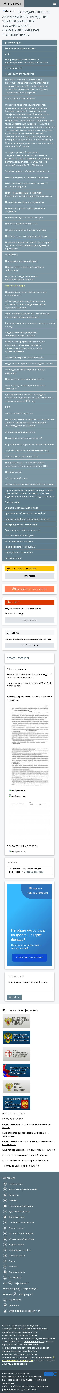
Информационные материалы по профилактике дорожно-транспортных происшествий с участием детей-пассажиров (30, 422)
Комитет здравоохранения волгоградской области (28, 1149)
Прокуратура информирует (20, 1288)
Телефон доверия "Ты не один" (21, 524)
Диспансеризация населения (20, 431)
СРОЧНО (14, 602)
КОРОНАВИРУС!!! (13, 68)
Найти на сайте (16, 1255)
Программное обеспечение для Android (25, 513)
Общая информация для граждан (22, 507)
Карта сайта (14, 1299)
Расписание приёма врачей (21, 48)
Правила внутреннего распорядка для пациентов (25, 210)
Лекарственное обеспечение (20, 98)
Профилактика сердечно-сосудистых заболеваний (24, 269)
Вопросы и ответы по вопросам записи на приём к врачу (30, 325)
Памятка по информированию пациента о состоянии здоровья (27, 185)
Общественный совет (16, 478)
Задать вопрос (16, 1244)
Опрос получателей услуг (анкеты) (22, 530)
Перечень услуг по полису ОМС (21, 223)
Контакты (13, 1194)
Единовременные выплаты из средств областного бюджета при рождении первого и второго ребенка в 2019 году (29, 397)
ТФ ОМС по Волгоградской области (20, 1165)
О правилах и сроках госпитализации (24, 357)
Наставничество (13, 557)
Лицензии (13, 1305)
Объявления (15, 1277)
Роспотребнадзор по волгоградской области (25, 1160)
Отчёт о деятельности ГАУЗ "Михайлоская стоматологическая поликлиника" (27, 315)
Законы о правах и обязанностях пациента (27, 171)
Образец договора (15, 285)
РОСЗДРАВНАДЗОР (12, 1119)
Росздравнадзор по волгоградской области (24, 1155)
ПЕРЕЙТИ (29, 576)
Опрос (11, 1261)
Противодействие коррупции (20, 546)
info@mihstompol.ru (34, 1341)
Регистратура (12, 502)
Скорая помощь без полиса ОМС (22, 456)
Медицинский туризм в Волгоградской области (29, 363)
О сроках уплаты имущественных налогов (27, 450)
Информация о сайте (19, 1250)
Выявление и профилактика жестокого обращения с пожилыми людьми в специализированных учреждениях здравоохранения (25, 346)
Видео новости (16, 1272)
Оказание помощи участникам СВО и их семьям (30, 484)
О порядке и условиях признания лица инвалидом (25, 371)
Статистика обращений (21, 1239)
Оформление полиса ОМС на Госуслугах (25, 229)
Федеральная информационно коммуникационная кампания (21, 334)
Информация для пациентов (19, 73)
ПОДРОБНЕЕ (29, 620)
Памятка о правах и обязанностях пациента (28, 177)
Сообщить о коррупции (21, 1222)
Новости (13, 1266)
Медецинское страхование (19, 552)
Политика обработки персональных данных (27, 518)
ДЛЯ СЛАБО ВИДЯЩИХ (23, 568)
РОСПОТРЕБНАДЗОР (13, 1113)
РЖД (7, 407)
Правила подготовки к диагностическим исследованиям (26, 293)
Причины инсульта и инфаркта (21, 260)
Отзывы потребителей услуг (19, 535)
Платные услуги (13, 471)
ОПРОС (15, 632)
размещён (7, 1389)
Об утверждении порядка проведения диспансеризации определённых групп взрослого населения (25, 304)
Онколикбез (11, 254)
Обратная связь (16, 1216)
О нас (7, 53)
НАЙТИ (15, 997)
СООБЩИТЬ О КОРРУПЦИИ (31, 589)
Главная (16, 868)
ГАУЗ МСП (14, 3)
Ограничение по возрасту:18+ (24, 1310)
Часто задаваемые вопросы (19, 541)
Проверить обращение (21, 1233)
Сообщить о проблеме (29, 957)
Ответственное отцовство (19, 413)
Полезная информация (23, 1010)
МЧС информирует (15, 1283)
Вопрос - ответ (16, 1228)
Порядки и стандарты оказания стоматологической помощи (22, 278)
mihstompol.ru (15, 1338)
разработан (14, 1386)
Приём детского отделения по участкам (26, 236)
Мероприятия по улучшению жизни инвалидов (29, 444)
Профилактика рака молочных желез (24, 379)
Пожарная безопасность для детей (23, 438)
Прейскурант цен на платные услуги (24, 217)
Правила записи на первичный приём (24, 202)
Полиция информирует (18, 1294)
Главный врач (13, 42)
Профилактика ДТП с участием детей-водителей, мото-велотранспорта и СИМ (26, 464)
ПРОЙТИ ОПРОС (30, 645)
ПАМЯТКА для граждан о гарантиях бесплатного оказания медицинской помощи (28, 194)
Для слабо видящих (19, 1211)
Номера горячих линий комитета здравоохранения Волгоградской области (26, 61)
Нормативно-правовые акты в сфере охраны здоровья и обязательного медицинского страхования (28, 245)
